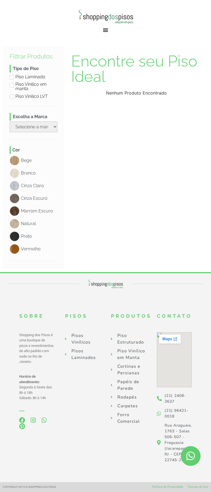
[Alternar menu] (105, 30)
